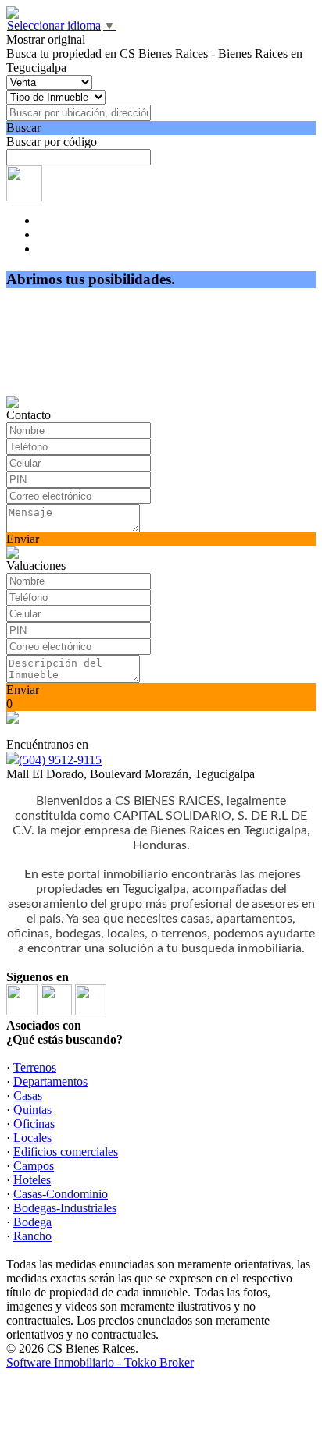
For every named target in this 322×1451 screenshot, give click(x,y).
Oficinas (34, 1123)
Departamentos (50, 1081)
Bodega (32, 1222)
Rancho (32, 1236)
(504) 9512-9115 (60, 759)
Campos (33, 1165)
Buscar (23, 127)
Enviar (22, 539)
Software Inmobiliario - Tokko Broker (100, 1362)
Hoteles (32, 1179)
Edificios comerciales (65, 1151)
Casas (27, 1095)
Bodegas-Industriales (64, 1208)
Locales (32, 1137)
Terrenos (34, 1067)
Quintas (32, 1109)
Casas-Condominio (60, 1193)
